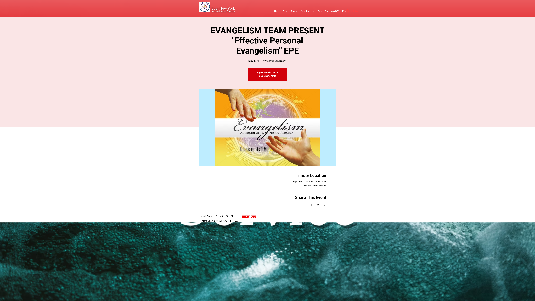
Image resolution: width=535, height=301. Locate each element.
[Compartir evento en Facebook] (311, 205)
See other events (267, 76)
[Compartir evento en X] (318, 205)
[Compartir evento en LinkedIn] (325, 205)
